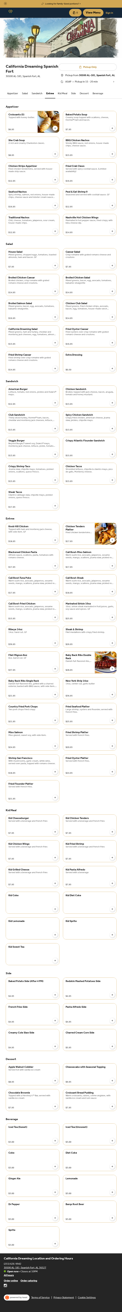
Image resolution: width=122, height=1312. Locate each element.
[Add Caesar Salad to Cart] (112, 265)
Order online (11, 1280)
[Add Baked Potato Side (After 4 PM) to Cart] (55, 994)
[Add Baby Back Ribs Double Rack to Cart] (112, 668)
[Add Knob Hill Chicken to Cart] (55, 540)
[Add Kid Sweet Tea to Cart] (55, 960)
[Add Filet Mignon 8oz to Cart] (55, 668)
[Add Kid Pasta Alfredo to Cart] (112, 883)
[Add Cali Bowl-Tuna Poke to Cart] (55, 591)
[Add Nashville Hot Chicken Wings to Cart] (112, 231)
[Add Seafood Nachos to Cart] (55, 205)
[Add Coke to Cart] (55, 1166)
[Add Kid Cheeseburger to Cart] (55, 831)
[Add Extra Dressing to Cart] (112, 368)
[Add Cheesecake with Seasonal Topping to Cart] (112, 1080)
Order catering (28, 1280)
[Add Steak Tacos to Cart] (55, 505)
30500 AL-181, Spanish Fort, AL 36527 (25, 1267)
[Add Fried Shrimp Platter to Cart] (112, 746)
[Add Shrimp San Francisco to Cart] (55, 771)
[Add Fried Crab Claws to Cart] (112, 179)
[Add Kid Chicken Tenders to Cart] (112, 831)
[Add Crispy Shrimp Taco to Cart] (55, 480)
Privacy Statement (64, 1297)
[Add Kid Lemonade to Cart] (55, 934)
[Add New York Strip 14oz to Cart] (112, 694)
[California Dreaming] (10, 11)
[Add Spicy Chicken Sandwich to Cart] (112, 428)
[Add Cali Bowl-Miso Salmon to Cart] (112, 565)
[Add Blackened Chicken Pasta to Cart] (55, 565)
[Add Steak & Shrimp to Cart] (112, 643)
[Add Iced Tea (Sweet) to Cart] (55, 1140)
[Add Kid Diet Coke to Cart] (112, 909)
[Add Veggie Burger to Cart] (55, 454)
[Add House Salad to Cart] (55, 265)
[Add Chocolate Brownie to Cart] (55, 1106)
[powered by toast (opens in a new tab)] (16, 1297)
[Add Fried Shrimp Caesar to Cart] (55, 368)
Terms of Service (40, 1297)
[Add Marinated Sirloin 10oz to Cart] (112, 617)
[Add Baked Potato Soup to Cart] (112, 128)
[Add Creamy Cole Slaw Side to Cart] (55, 1046)
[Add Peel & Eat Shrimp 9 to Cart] (112, 205)
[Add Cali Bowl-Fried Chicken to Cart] (55, 617)
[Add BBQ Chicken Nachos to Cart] (112, 154)
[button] (5, 3)
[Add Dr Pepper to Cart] (55, 1217)
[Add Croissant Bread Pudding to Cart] (112, 1106)
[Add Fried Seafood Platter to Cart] (112, 720)
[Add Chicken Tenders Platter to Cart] (112, 540)
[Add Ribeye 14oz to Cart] (55, 643)
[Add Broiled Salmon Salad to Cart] (55, 317)
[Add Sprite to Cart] (55, 1243)
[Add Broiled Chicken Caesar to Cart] (55, 291)
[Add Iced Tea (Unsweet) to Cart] (112, 1140)
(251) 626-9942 (12, 1263)
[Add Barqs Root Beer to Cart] (112, 1217)
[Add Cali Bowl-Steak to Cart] (112, 591)
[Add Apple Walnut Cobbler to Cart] (55, 1080)
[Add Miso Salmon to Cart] (55, 746)
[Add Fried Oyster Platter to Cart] (112, 771)
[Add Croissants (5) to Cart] (55, 128)
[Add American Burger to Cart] (55, 402)
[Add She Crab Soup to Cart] (55, 154)
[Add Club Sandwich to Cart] (55, 428)
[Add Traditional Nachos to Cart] (55, 231)
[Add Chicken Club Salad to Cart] (112, 317)
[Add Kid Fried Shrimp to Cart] (112, 857)
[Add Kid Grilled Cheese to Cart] (55, 883)
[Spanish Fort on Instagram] (5, 1286)
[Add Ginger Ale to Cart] (55, 1192)
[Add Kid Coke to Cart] (55, 909)
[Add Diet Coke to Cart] (112, 1166)
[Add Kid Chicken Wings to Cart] (55, 857)
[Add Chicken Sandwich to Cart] (112, 402)
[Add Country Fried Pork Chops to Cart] (55, 720)
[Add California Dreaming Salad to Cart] (55, 342)
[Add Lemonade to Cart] (112, 1192)
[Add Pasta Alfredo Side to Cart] (112, 1020)
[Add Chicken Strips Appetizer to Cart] (55, 179)
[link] (12, 93)
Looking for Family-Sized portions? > (63, 3)
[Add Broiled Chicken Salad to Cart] (112, 291)
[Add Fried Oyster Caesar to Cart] (112, 342)
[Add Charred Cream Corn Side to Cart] (112, 1046)
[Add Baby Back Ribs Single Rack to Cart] (55, 694)
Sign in (109, 12)
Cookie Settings (87, 1297)
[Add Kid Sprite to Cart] (112, 934)
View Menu (93, 12)
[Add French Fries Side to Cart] (55, 1020)
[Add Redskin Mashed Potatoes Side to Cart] (112, 994)
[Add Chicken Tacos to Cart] (112, 480)
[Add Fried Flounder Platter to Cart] (55, 797)
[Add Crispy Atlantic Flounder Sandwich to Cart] (112, 454)
